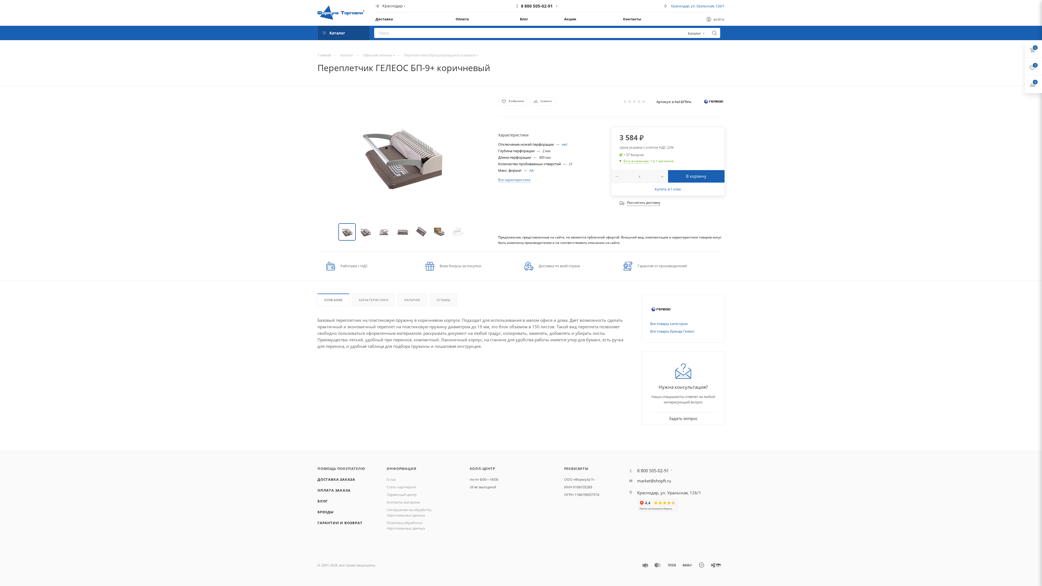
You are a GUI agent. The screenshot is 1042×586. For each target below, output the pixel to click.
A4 (531, 170)
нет (564, 144)
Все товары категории (669, 323)
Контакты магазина (403, 502)
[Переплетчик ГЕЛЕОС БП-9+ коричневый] (403, 156)
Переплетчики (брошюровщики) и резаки (439, 55)
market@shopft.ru (654, 480)
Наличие (412, 300)
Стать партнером (401, 487)
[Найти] (714, 33)
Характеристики (373, 300)
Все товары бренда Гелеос (672, 331)
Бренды (325, 511)
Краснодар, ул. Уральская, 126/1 (698, 6)
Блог (322, 501)
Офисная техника (377, 55)
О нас (391, 479)
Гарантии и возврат (339, 522)
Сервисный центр (402, 494)
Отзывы (443, 300)
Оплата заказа (333, 490)
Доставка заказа (336, 479)
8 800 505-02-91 (537, 6)
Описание (333, 300)
